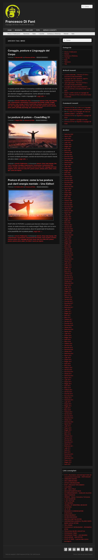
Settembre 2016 (68, 329)
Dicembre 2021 (68, 205)
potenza (54, 106)
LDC (12, 106)
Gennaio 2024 (68, 154)
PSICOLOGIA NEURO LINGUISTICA (74, 531)
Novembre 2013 (68, 396)
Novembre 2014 (68, 371)
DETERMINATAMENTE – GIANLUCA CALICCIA (77, 493)
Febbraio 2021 (68, 225)
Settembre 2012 (68, 422)
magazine (10, 168)
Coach (9, 165)
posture (49, 106)
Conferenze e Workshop (54, 34)
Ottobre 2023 (67, 160)
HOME (10, 30)
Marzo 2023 (67, 174)
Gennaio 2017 (68, 321)
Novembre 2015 (68, 349)
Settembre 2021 (68, 211)
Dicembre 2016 (68, 323)
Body (46, 100)
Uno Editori (29, 241)
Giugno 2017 (67, 311)
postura (44, 106)
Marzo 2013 (67, 410)
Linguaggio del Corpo (19, 106)
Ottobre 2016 (67, 327)
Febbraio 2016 (68, 343)
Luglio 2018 (67, 287)
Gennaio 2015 (68, 369)
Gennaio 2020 (68, 251)
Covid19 (26, 104)
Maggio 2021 (67, 219)
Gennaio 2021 (68, 227)
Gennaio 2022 (68, 203)
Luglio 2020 (67, 239)
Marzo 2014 (67, 388)
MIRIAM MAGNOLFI (70, 515)
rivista (54, 168)
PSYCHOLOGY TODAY (70, 533)
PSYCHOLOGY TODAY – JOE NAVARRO (75, 535)
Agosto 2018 (67, 285)
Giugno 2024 (67, 144)
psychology (25, 107)
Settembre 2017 (68, 307)
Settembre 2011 (68, 446)
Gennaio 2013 (68, 414)
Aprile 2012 (67, 432)
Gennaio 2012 (68, 438)
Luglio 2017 (67, 309)
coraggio (52, 102)
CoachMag (21, 165)
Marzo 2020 (67, 247)
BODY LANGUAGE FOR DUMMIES (74, 485)
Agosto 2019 (67, 261)
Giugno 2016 (67, 335)
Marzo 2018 (67, 295)
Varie (72, 34)
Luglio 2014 (67, 379)
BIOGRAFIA (18, 30)
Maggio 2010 (67, 462)
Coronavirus (11, 104)
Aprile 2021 (67, 221)
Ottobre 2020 (67, 233)
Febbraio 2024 (68, 152)
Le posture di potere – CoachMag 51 (29, 117)
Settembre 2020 (68, 235)
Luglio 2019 (67, 263)
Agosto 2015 (67, 355)
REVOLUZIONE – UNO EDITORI (73, 537)
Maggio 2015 (67, 361)
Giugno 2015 (67, 359)
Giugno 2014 (67, 381)
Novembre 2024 (68, 140)
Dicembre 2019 (68, 253)
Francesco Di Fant (20, 21)
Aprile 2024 (67, 148)
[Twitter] (69, 549)
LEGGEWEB (67, 507)
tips (30, 107)
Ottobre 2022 (67, 184)
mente (27, 106)
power (13, 107)
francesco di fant (36, 167)
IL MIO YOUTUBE (69, 501)
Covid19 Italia (32, 104)
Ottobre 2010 (67, 456)
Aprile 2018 (67, 293)
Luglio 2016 (67, 333)
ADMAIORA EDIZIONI (70, 479)
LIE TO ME (67, 509)
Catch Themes (89, 554)
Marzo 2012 (67, 434)
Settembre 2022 (68, 186)
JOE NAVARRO (68, 503)
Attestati (66, 34)
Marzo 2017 (67, 317)
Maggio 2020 (67, 243)
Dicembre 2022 (68, 180)
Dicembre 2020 (68, 229)
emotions (39, 104)
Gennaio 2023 (68, 178)
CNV (9, 102)
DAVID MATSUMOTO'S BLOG (72, 491)
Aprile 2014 (67, 386)
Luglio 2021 (67, 215)
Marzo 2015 (67, 365)
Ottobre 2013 (67, 398)
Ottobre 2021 (67, 209)
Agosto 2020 (67, 237)
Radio (34, 34)
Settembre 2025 (68, 134)
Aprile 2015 (67, 363)
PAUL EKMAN (68, 525)
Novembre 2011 (68, 442)
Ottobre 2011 (67, 444)
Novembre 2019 (68, 255)
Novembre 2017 (68, 303)
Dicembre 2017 (68, 301)
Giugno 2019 (67, 265)
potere (9, 107)
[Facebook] (65, 549)
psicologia (18, 107)
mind (31, 106)
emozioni (45, 104)
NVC (40, 106)
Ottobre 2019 (67, 257)
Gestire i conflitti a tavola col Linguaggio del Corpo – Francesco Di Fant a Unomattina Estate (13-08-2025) (77, 95)
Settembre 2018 (68, 283)
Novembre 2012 (68, 418)
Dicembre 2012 (68, 416)
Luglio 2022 (67, 190)
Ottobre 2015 (67, 351)
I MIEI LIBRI (29, 30)
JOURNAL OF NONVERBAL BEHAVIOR (75, 505)
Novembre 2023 (68, 158)
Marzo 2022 (67, 198)
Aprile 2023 (67, 172)
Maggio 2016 (67, 337)
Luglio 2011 (67, 448)
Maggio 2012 (67, 430)
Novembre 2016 (68, 325)
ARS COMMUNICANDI (70, 481)
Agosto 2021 (67, 213)
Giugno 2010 (67, 460)
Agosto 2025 (67, 136)
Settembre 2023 (68, 162)
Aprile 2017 (67, 315)
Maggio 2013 (67, 406)
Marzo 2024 (67, 150)
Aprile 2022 (67, 196)
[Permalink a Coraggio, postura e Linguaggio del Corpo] (32, 86)
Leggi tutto (41, 96)
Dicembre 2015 (68, 347)
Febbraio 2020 (68, 249)
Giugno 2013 (67, 404)
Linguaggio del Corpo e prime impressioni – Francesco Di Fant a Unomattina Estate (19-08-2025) (77, 89)
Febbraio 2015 (68, 367)
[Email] (86, 549)
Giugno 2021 (67, 217)
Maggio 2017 (67, 313)
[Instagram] (82, 549)
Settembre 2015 (68, 353)
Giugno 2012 (67, 428)
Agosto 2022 (67, 188)
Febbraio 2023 (68, 176)
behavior (42, 100)
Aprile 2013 (67, 408)
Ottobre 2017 (67, 305)
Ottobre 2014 (67, 373)
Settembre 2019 (68, 259)
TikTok (91, 549)
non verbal (36, 106)
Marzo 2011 (67, 452)
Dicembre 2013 (68, 394)
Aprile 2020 (67, 245)
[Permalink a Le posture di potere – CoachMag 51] (32, 149)
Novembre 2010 (68, 454)
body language (53, 100)
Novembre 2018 (68, 279)
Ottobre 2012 (67, 420)
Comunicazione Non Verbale (36, 102)
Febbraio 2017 (68, 319)
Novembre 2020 (68, 231)
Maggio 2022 (67, 194)
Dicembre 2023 (68, 156)
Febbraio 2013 (68, 412)
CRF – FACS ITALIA (70, 489)
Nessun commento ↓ (42, 57)
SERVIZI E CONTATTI (49, 30)
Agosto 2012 (67, 424)
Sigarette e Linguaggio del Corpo (78, 119)
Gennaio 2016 (68, 345)
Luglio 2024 (67, 142)
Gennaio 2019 (68, 275)
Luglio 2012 (67, 426)
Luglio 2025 (67, 138)
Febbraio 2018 (68, 297)
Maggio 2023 (67, 170)
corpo (16, 104)
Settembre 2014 (68, 375)
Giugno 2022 (67, 192)
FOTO (38, 30)
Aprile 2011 (67, 450)
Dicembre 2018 (68, 277)
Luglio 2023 (67, 166)
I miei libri (41, 34)
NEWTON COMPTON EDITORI (73, 519)
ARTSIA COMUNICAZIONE (72, 483)
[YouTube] (78, 549)
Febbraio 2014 (68, 390)
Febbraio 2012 (68, 436)
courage (21, 104)
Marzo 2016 (67, 341)
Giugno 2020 (67, 241)
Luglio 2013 (67, 402)
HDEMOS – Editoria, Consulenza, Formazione (77, 497)
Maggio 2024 (67, 146)
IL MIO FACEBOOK (69, 499)
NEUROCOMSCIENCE (70, 517)
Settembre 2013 (68, 400)
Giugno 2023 (67, 168)
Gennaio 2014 (68, 392)
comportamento (15, 102)
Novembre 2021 (68, 207)
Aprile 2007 (67, 464)
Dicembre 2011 (68, 440)
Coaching (14, 165)
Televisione (26, 34)
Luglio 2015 (67, 357)
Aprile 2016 (67, 339)
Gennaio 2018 (68, 299)
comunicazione (24, 102)
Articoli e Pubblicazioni (13, 34)
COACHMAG (68, 487)
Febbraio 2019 (68, 273)
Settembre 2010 (68, 458)
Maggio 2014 (67, 384)
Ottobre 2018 (67, 281)
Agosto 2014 (67, 377)
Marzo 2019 (67, 271)
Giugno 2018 (67, 289)
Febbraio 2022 (68, 200)
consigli (47, 102)
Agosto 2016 (67, 331)
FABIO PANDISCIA (69, 495)
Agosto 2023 (67, 164)
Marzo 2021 (67, 223)
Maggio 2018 (67, 291)
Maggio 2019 (67, 267)
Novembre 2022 (68, 182)
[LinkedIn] (74, 549)
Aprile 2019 (67, 269)
